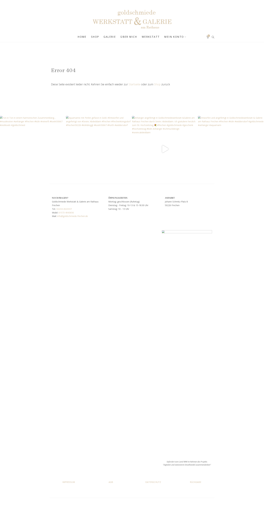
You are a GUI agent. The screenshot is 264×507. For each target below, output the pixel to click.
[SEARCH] (213, 36)
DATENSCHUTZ (153, 482)
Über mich (128, 36)
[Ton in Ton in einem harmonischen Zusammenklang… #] (33, 149)
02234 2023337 (64, 208)
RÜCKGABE (195, 482)
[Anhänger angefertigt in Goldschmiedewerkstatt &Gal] (165, 149)
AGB (111, 482)
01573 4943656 (66, 212)
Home (82, 36)
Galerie (110, 36)
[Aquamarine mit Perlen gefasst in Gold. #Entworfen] (99, 149)
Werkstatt (151, 36)
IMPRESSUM (68, 482)
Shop (95, 36)
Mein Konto (174, 36)
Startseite (134, 84)
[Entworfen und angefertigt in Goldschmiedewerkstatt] (231, 149)
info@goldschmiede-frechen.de (72, 216)
